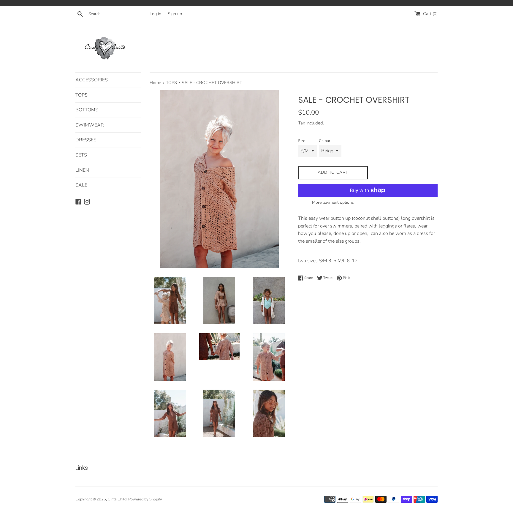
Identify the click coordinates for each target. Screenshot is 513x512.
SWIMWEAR (89, 125)
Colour (324, 140)
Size (301, 140)
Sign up (175, 14)
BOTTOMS (86, 110)
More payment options (333, 202)
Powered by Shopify (145, 499)
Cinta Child (117, 499)
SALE (81, 185)
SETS (81, 155)
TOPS (81, 95)
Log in (155, 14)
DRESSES (85, 140)
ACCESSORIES (91, 80)
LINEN (82, 170)
